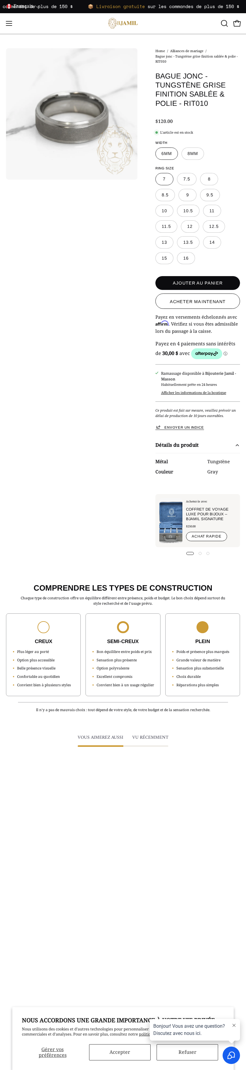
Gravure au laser (144, 927)
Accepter (120, 1052)
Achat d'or (138, 888)
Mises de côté (18, 927)
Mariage (136, 841)
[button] (224, 23)
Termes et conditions (25, 896)
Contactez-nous (20, 888)
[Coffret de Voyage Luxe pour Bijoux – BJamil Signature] (170, 520)
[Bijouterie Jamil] (123, 23)
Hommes (137, 833)
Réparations (140, 896)
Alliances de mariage (186, 51)
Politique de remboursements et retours (42, 919)
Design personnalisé (147, 935)
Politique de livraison (25, 904)
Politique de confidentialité (30, 911)
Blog (10, 935)
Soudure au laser (144, 919)
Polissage (137, 911)
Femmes (136, 825)
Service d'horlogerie (147, 943)
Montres (136, 848)
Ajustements (140, 904)
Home (160, 51)
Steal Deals (139, 856)
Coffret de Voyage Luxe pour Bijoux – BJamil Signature (207, 514)
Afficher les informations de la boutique (193, 392)
